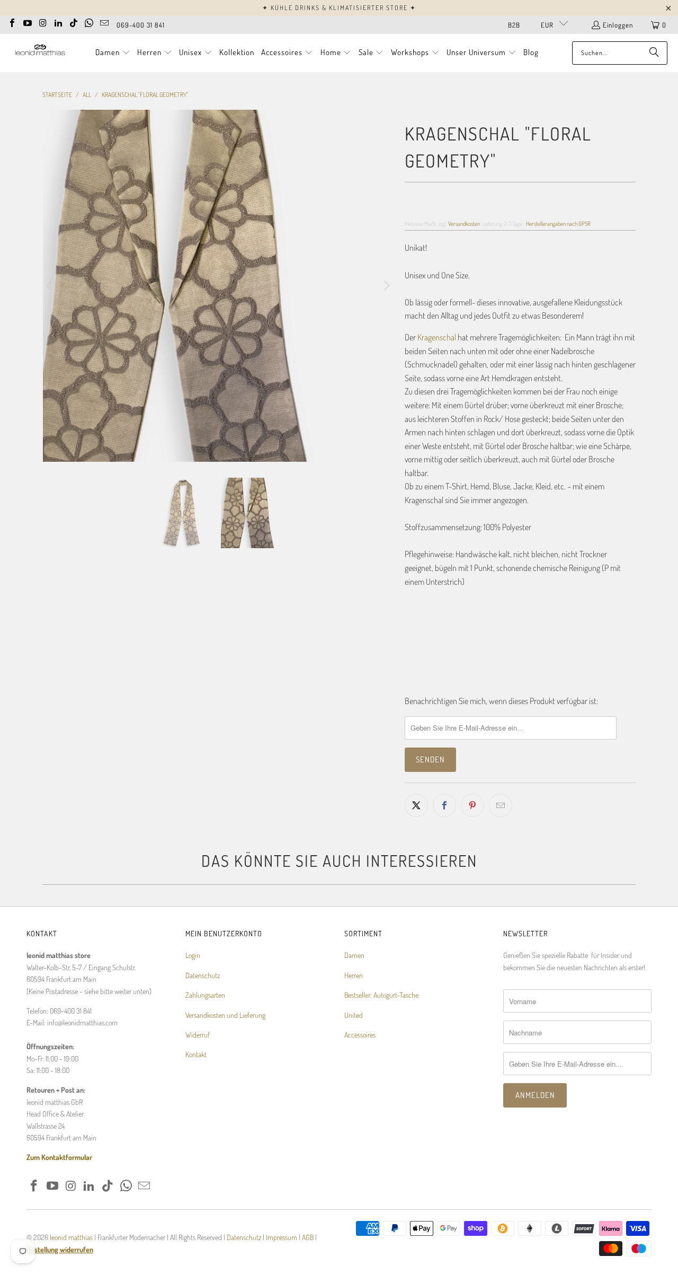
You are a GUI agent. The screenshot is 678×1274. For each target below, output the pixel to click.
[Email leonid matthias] (104, 22)
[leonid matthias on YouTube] (27, 22)
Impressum (282, 1237)
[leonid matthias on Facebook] (12, 22)
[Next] (386, 286)
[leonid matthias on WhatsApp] (89, 22)
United (353, 1015)
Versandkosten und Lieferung (225, 1015)
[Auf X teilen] (416, 805)
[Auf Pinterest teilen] (472, 805)
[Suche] (654, 53)
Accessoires (360, 1034)
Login (192, 955)
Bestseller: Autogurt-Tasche (381, 994)
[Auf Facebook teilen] (444, 805)
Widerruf (197, 1034)
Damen (354, 955)
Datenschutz (202, 975)
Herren (353, 975)
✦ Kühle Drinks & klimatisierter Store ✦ (339, 8)
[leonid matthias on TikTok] (73, 22)
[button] (112, 53)
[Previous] (50, 286)
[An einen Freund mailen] (500, 805)
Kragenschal (436, 337)
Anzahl (414, 603)
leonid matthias (71, 1237)
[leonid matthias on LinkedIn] (58, 22)
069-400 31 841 (141, 25)
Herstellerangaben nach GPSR (558, 223)
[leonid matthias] (40, 53)
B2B (514, 25)
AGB (308, 1237)
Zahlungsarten (205, 994)
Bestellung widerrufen (59, 1249)
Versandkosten (464, 223)
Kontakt (196, 1054)
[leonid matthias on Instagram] (43, 22)
